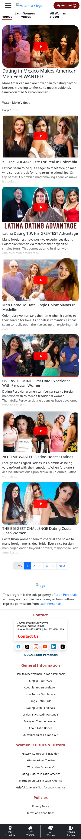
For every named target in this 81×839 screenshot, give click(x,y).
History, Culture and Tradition (40, 753)
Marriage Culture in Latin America (40, 780)
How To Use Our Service (41, 694)
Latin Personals (66, 595)
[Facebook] (18, 646)
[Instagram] (36, 646)
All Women (58, 13)
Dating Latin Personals (40, 708)
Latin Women (25, 13)
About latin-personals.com (40, 687)
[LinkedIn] (53, 646)
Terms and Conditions (40, 813)
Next (62, 566)
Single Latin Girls (40, 701)
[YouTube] (45, 646)
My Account (65, 5)
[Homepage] (29, 5)
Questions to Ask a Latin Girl (40, 735)
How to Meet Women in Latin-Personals (40, 674)
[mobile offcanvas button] (8, 5)
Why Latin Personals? (40, 767)
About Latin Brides (40, 728)
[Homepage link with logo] (40, 585)
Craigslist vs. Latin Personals (41, 714)
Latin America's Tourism (40, 760)
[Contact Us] (40, 629)
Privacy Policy (40, 806)
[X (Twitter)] (27, 646)
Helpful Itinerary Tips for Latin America (40, 787)
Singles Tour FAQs (40, 680)
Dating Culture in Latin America (40, 774)
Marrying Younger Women (40, 721)
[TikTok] (62, 646)
